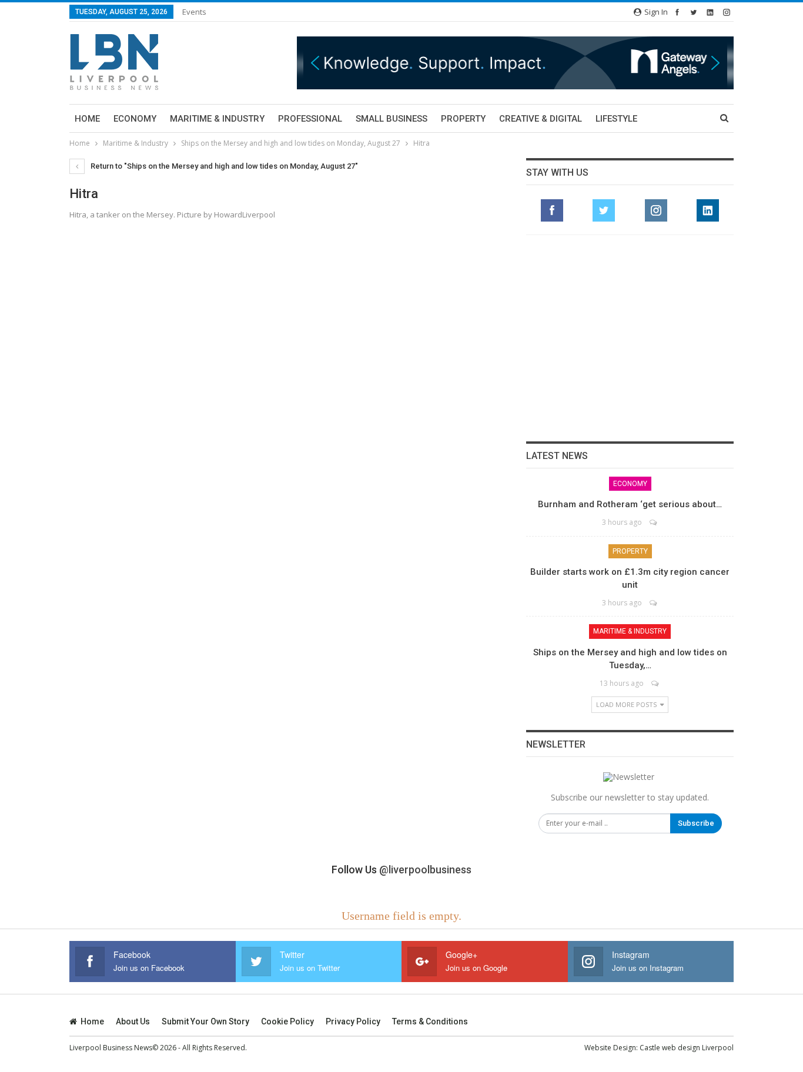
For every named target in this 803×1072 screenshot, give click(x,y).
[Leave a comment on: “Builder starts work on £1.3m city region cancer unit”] (654, 603)
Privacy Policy (353, 1021)
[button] (381, 62)
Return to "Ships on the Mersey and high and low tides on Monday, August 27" (223, 166)
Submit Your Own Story (205, 1021)
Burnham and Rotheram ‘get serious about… (630, 504)
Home (87, 118)
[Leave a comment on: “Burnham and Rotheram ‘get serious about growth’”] (654, 522)
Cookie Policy (287, 1021)
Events (194, 11)
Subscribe (696, 823)
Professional (310, 118)
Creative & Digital (540, 118)
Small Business (391, 118)
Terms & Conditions (430, 1021)
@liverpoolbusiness (425, 869)
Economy (134, 118)
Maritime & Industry (217, 118)
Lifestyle (616, 118)
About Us (133, 1021)
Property (463, 118)
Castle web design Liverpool (687, 1048)
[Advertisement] (630, 338)
